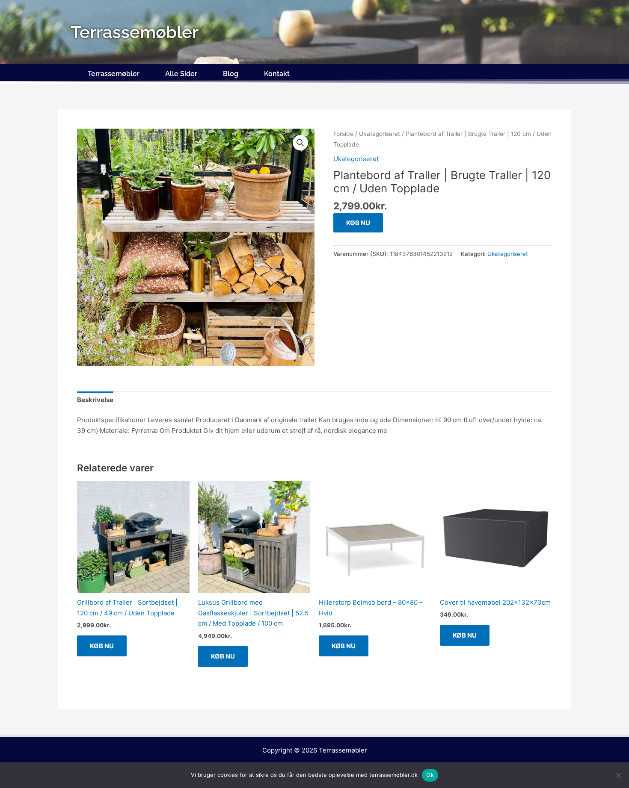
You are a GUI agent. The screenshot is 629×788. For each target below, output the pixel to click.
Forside (343, 133)
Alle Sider (181, 74)
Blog (230, 74)
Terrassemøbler (113, 74)
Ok (430, 774)
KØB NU (358, 223)
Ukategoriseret (379, 133)
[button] (300, 142)
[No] (618, 775)
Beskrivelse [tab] (95, 400)
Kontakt (277, 74)
